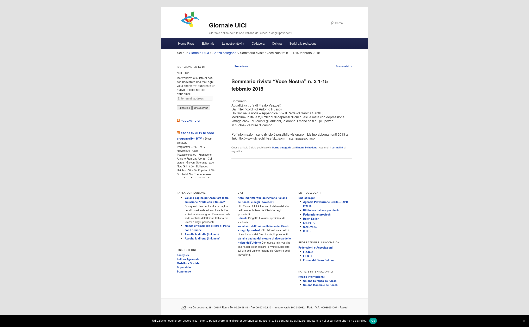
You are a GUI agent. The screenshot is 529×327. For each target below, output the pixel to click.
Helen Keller (311, 218)
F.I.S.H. (307, 256)
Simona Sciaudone (306, 147)
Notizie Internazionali (311, 276)
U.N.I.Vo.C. (310, 227)
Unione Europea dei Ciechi (320, 281)
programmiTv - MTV (189, 138)
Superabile (184, 267)
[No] (524, 321)
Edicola (242, 218)
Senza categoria (281, 147)
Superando (184, 271)
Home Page (186, 43)
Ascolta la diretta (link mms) (202, 238)
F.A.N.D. (308, 252)
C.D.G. (307, 231)
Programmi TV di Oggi (197, 133)
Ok (373, 320)
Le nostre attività (233, 43)
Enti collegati (306, 198)
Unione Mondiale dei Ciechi (320, 285)
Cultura (277, 43)
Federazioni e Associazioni (315, 247)
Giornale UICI (228, 25)
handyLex (183, 255)
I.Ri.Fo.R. (309, 223)
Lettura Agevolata (188, 259)
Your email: (184, 94)
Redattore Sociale (188, 263)
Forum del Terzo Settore (318, 260)
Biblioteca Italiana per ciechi (321, 210)
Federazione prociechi (317, 214)
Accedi (344, 307)
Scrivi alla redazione (302, 43)
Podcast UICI (190, 120)
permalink (337, 147)
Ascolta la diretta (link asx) (202, 234)
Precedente (239, 66)
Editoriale (208, 43)
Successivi (344, 66)
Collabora (258, 43)
